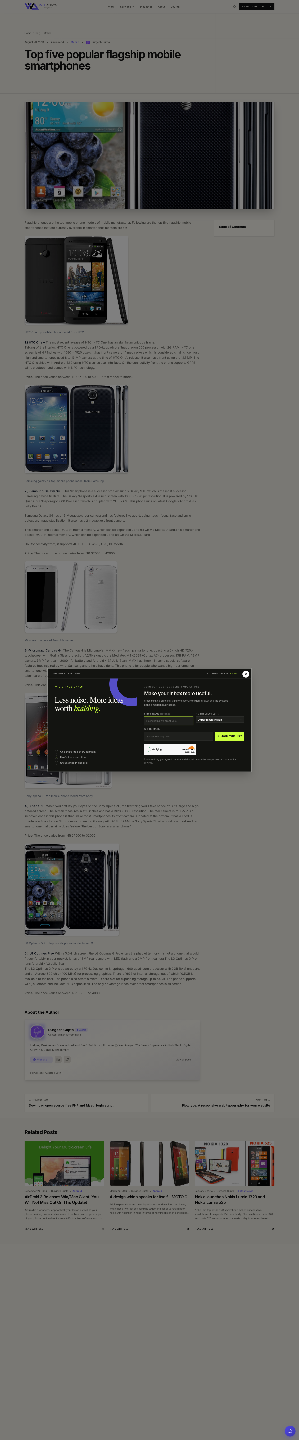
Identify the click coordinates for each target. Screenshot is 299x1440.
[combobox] (220, 719)
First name (157, 713)
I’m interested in (207, 713)
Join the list (231, 736)
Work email (152, 729)
